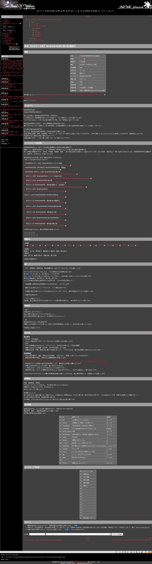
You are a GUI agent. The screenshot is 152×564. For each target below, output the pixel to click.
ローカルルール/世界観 (38, 26)
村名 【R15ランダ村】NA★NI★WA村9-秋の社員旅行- (45, 19)
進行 (36, 30)
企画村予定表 (6, 21)
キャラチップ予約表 (37, 40)
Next (150, 16)
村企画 (4, 25)
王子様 (37, 245)
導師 (30, 245)
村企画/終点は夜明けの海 (10, 132)
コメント (34, 42)
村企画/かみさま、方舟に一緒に (12, 114)
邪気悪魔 (109, 245)
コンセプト (34, 24)
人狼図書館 (6, 35)
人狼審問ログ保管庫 (10, 44)
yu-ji (76, 563)
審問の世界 (8, 40)
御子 (56, 245)
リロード (41, 11)
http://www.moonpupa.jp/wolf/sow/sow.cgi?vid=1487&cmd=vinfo (44, 220)
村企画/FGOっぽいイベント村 (11, 125)
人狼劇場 (5, 94)
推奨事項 (37, 36)
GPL (97, 562)
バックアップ (103, 11)
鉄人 (43, 245)
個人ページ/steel (7, 117)
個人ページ (6, 28)
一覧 (81, 11)
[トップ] (18, 5)
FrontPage (5, 20)
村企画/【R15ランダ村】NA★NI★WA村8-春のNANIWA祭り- (43, 540)
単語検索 (87, 11)
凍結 (58, 11)
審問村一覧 (8, 42)
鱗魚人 (133, 245)
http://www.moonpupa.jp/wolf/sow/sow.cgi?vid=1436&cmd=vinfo (44, 214)
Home (88, 538)
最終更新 (94, 11)
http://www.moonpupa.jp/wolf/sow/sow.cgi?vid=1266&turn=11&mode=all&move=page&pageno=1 (55, 187)
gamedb (6, 559)
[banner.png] (14, 48)
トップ (75, 11)
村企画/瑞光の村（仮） (9, 87)
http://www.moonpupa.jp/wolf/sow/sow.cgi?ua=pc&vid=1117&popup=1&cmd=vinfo (50, 174)
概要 (32, 22)
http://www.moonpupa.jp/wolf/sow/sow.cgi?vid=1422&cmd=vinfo (44, 208)
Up (88, 540)
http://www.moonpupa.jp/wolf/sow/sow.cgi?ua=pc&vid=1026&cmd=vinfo (47, 165)
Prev (25, 16)
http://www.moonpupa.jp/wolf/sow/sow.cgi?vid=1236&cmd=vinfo (44, 182)
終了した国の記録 (9, 38)
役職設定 (37, 28)
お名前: (26, 534)
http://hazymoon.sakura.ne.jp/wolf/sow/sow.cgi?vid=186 (42, 169)
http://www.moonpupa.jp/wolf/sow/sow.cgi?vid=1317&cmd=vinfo (44, 197)
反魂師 (78, 245)
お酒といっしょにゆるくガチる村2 (13, 101)
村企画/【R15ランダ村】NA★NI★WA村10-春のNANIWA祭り (132, 540)
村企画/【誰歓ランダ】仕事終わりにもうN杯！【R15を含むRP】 (13, 64)
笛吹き (117, 245)
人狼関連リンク (8, 37)
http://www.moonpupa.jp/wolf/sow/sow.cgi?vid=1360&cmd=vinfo (44, 203)
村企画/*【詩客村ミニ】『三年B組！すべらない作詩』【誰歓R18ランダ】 (13, 68)
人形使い (125, 245)
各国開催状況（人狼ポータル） (11, 23)
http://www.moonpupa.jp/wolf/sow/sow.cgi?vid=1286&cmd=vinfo (44, 191)
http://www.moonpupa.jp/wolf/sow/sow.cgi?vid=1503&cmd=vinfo (44, 226)
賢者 (25, 245)
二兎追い (70, 245)
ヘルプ (112, 11)
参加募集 (34, 38)
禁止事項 (37, 34)
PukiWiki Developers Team (81, 562)
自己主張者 (86, 245)
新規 (48, 11)
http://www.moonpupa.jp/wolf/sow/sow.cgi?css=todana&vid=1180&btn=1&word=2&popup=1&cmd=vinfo (57, 178)
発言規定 (37, 32)
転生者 (50, 245)
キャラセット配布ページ (9, 32)
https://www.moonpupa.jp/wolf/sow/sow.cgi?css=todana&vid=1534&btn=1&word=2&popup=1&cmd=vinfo (70, 94)
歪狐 (94, 245)
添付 (69, 11)
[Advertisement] (50, 547)
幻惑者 (62, 245)
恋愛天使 (101, 245)
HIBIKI (82, 59)
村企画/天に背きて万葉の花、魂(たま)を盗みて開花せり (13, 121)
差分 (64, 11)
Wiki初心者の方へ (7, 33)
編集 (53, 11)
